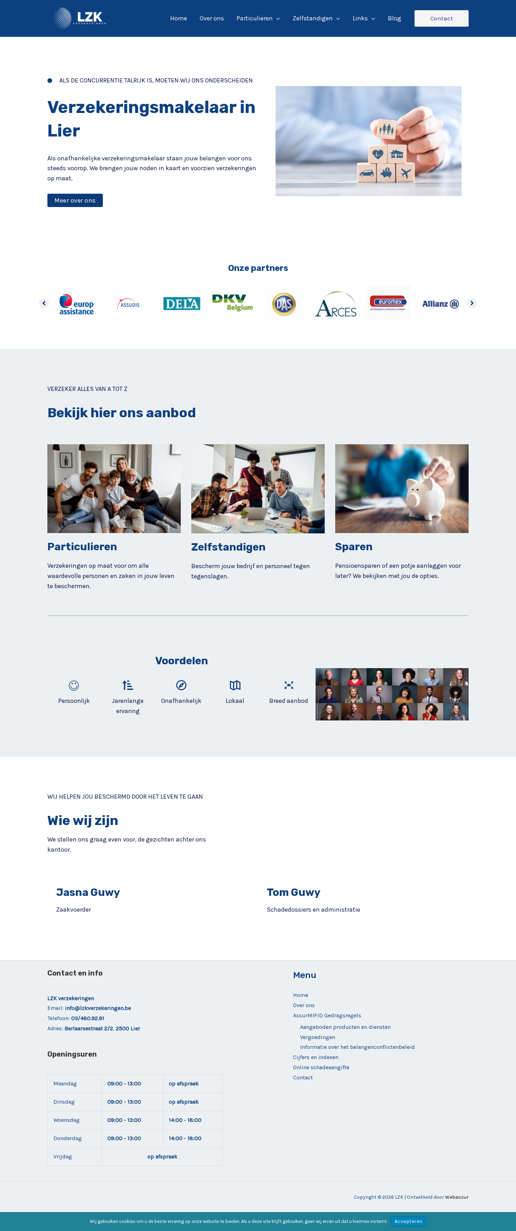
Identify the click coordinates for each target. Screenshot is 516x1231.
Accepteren (409, 1221)
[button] (276, 18)
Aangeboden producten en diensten (345, 1027)
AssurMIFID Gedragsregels (327, 1015)
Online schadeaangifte (321, 1067)
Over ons (304, 1005)
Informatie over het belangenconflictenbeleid (357, 1047)
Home (300, 995)
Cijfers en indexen (315, 1057)
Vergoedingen (317, 1037)
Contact (303, 1077)
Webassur (457, 1197)
